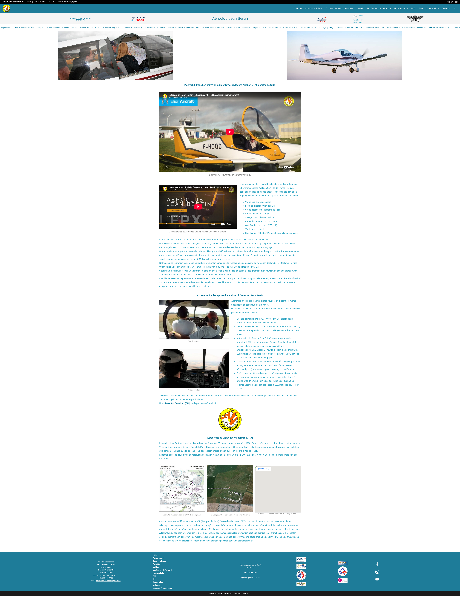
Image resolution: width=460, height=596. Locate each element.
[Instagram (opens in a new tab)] (452, 2)
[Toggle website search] (455, 8)
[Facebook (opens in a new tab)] (449, 2)
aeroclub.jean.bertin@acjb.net (67, 2)
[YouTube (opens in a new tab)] (456, 2)
